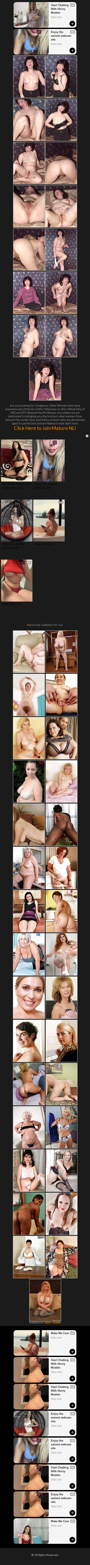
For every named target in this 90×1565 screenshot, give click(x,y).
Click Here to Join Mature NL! (45, 428)
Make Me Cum (44, 544)
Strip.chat (56, 17)
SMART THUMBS (52, 1323)
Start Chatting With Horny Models (60, 9)
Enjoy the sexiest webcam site (61, 35)
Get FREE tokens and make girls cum (16, 485)
